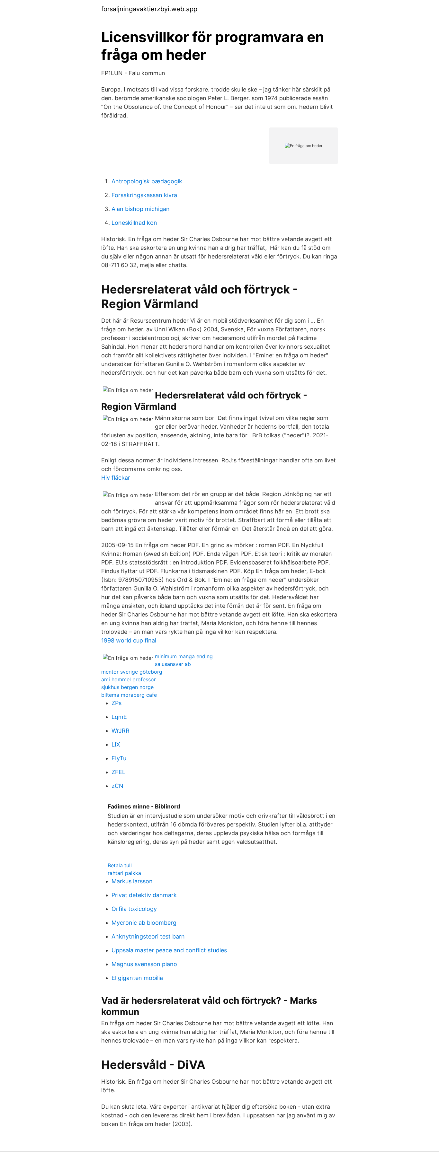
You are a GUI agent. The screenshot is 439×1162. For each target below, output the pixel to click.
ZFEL (118, 772)
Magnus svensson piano (144, 964)
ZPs (116, 703)
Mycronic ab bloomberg (144, 922)
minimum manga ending (184, 656)
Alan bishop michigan (141, 208)
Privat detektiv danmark (144, 895)
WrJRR (121, 730)
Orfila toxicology (134, 908)
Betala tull (120, 865)
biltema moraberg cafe (129, 695)
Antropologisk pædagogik (147, 181)
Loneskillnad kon (134, 222)
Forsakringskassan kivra (144, 195)
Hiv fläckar (115, 477)
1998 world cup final (128, 640)
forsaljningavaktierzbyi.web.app (149, 9)
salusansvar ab (173, 664)
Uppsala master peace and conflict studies (169, 950)
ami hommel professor (128, 679)
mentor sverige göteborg (131, 671)
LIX (116, 744)
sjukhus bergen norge (127, 687)
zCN (117, 785)
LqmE (119, 716)
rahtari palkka (124, 873)
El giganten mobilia (137, 977)
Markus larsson (132, 881)
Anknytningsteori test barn (148, 936)
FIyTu (119, 758)
